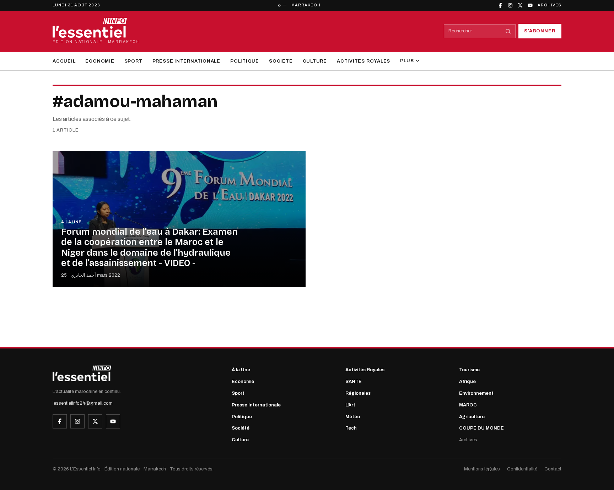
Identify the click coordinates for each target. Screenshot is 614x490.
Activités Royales (363, 61)
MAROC (468, 405)
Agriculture (472, 416)
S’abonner (540, 30)
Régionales (358, 393)
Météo (352, 416)
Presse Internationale (186, 61)
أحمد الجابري (83, 275)
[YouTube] (530, 5)
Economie (99, 61)
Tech (351, 428)
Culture (315, 61)
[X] (520, 5)
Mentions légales (482, 469)
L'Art (350, 405)
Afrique (467, 381)
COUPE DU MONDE (481, 428)
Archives (549, 5)
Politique (244, 61)
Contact (552, 469)
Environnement (476, 393)
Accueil (64, 61)
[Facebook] (500, 5)
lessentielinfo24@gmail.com (83, 403)
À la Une (241, 369)
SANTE (353, 381)
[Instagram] (510, 5)
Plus (407, 60)
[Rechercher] (508, 31)
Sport (133, 61)
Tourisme (469, 369)
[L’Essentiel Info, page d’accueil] (82, 373)
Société (280, 61)
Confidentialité (522, 469)
